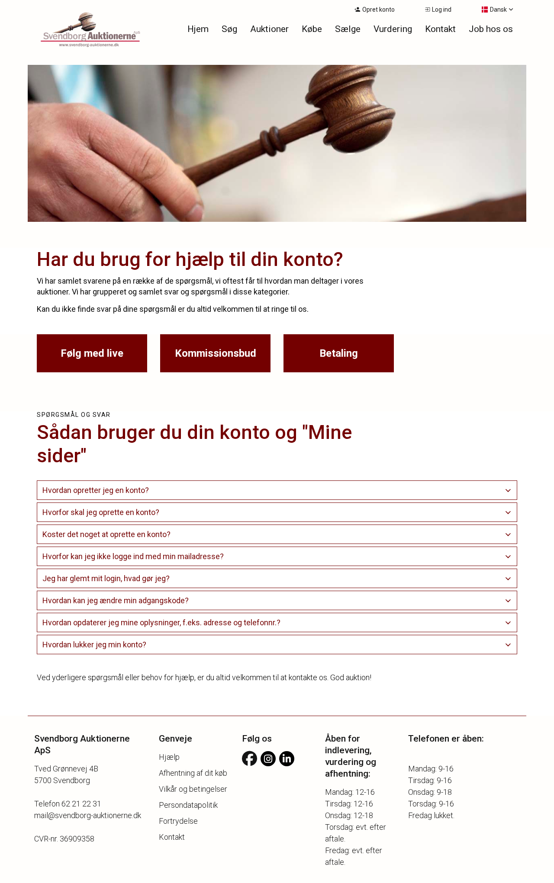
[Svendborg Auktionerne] (80, 30)
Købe (312, 29)
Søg (229, 29)
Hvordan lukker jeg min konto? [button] (94, 644)
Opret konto (378, 9)
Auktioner (269, 29)
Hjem (198, 29)
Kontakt (440, 29)
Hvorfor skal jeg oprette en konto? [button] (100, 512)
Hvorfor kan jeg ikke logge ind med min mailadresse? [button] (133, 556)
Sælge (348, 29)
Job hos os (491, 29)
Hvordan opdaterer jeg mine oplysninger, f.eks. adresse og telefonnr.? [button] (161, 622)
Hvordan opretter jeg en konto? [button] (95, 490)
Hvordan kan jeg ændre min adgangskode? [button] (115, 600)
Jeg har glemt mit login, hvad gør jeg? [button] (106, 578)
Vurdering (393, 29)
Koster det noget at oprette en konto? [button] (106, 534)
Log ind (441, 9)
